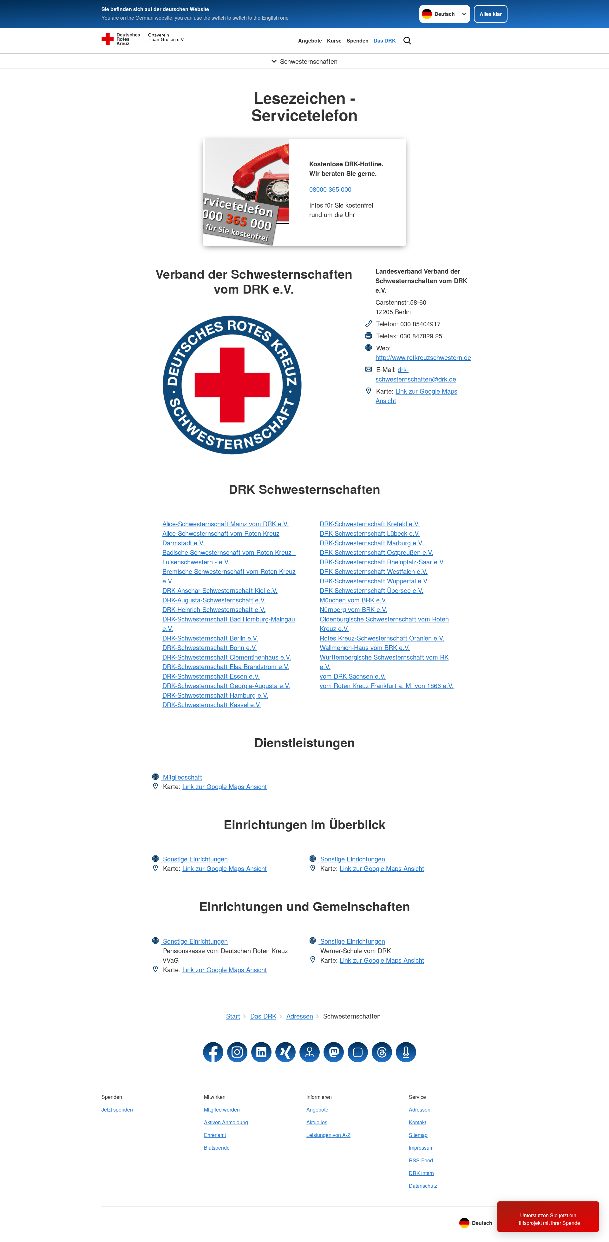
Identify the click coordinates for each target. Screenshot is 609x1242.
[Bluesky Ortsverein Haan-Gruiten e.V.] (358, 1052)
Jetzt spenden (117, 1109)
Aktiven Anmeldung (226, 1122)
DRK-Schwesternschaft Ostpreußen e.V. (376, 552)
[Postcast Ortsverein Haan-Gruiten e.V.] (406, 1052)
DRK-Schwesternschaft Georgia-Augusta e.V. (226, 685)
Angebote (310, 40)
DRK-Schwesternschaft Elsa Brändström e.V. (225, 666)
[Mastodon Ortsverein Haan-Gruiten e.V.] (334, 1052)
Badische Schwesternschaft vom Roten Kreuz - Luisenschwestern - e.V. (229, 557)
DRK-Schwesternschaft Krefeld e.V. (370, 523)
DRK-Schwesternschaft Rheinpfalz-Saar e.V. (382, 561)
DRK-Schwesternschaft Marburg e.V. (371, 542)
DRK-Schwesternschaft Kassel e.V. (211, 704)
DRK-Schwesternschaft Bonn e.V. (209, 647)
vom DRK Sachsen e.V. (353, 676)
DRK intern (421, 1173)
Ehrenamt (215, 1135)
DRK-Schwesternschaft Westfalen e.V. (374, 571)
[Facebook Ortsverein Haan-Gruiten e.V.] (213, 1052)
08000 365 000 (330, 189)
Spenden (358, 40)
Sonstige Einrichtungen (194, 858)
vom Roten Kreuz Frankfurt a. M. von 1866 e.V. (387, 685)
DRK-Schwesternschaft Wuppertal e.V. (374, 580)
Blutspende (217, 1147)
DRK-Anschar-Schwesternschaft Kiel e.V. (220, 590)
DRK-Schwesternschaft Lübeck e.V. (370, 533)
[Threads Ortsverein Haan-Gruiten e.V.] (382, 1052)
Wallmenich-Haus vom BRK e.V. (365, 647)
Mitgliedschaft (181, 776)
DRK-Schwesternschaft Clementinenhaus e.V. (226, 656)
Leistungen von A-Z (328, 1135)
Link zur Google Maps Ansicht (224, 786)
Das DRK (385, 40)
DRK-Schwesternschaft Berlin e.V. (210, 637)
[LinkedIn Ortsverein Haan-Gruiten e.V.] (261, 1052)
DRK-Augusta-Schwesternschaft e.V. (214, 599)
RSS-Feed (421, 1160)
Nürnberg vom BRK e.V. (353, 609)
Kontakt (417, 1122)
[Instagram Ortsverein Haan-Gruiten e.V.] (237, 1052)
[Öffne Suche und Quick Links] (407, 41)
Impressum (421, 1147)
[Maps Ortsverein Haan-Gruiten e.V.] (309, 1052)
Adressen (419, 1109)
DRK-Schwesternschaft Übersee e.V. (371, 590)
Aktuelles (316, 1122)
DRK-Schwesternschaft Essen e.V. (211, 676)
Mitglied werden (222, 1109)
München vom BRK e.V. (353, 599)
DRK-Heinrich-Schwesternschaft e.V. (213, 609)
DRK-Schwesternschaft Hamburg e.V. (215, 695)
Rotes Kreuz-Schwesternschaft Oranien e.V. (382, 637)
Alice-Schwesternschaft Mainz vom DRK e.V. (225, 523)
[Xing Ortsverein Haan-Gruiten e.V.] (285, 1052)
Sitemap (418, 1135)
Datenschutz (423, 1185)
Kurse (334, 40)
